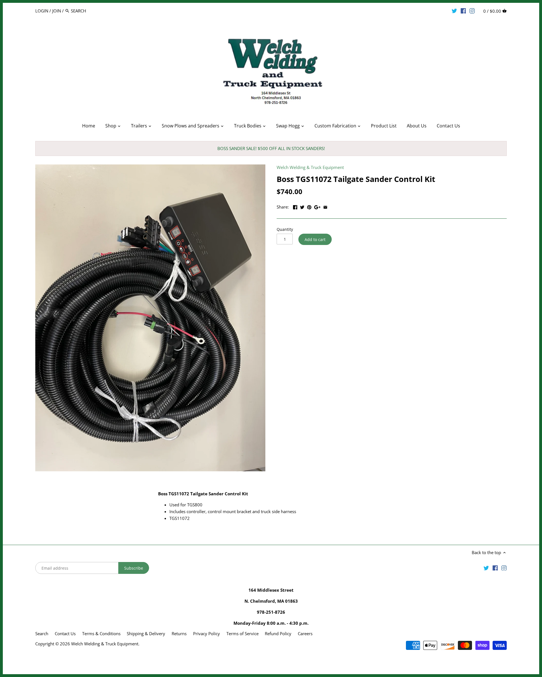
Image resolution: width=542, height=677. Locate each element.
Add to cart (315, 239)
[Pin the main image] (309, 206)
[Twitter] (454, 10)
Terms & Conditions (101, 633)
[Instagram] (472, 10)
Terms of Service (242, 633)
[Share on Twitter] (302, 206)
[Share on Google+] (317, 206)
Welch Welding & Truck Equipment (310, 167)
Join (56, 11)
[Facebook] (463, 10)
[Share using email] (325, 206)
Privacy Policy (206, 633)
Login (41, 11)
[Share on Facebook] (295, 206)
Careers (305, 633)
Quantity (285, 229)
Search (41, 633)
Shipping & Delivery (146, 633)
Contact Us (65, 633)
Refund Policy (278, 633)
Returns (179, 633)
